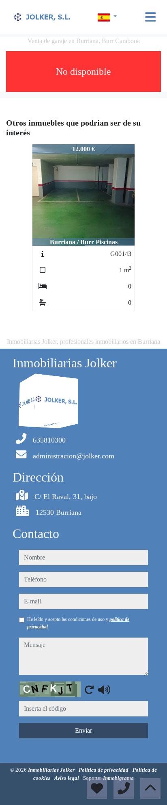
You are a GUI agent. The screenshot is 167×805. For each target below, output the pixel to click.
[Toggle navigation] (150, 17)
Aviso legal (67, 778)
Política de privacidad (104, 770)
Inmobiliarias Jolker (52, 770)
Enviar (83, 730)
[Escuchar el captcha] (104, 689)
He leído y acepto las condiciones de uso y (78, 622)
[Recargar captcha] (89, 689)
